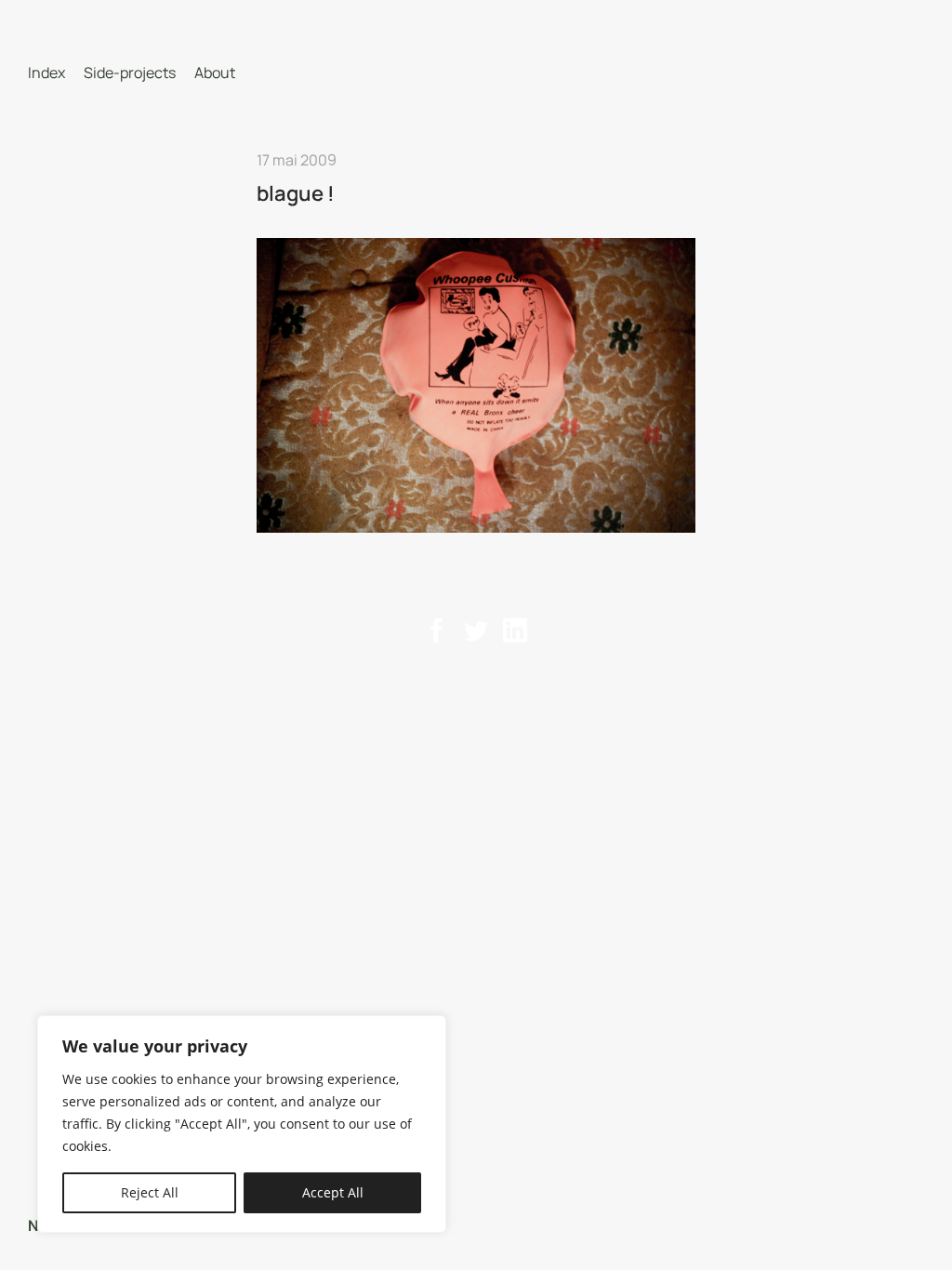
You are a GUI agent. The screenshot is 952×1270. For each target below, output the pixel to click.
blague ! (296, 193)
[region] (241, 1124)
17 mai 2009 (297, 160)
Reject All (149, 1192)
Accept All (333, 1192)
